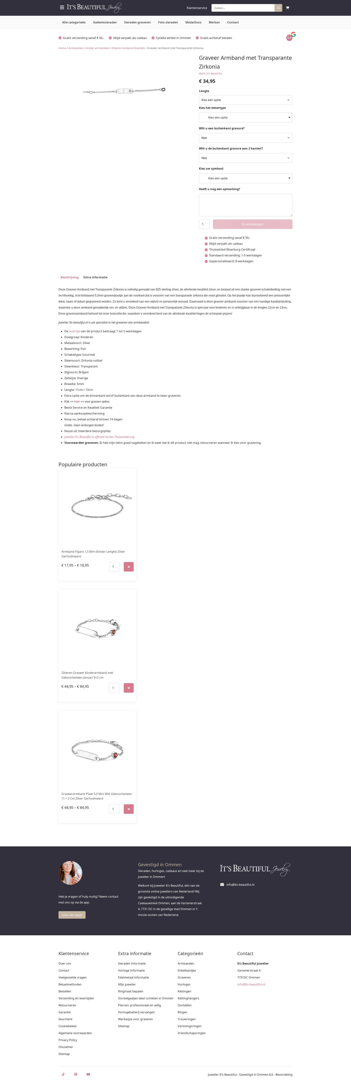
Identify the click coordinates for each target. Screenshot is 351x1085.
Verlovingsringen (189, 1026)
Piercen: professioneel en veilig (139, 1005)
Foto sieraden (168, 22)
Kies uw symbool (211, 169)
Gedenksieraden (105, 22)
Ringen (182, 1012)
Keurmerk (65, 1019)
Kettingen (184, 991)
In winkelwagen (253, 224)
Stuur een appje (72, 915)
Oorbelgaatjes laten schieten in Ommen (145, 998)
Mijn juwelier (127, 984)
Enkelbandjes (187, 970)
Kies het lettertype (212, 108)
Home (62, 48)
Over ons (64, 963)
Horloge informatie (131, 970)
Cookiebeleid (67, 1026)
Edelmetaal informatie (133, 977)
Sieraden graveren (137, 22)
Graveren (184, 977)
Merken (214, 22)
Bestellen (64, 991)
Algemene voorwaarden (75, 1033)
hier (77, 401)
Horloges (184, 984)
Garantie (64, 1012)
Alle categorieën (74, 22)
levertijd (74, 331)
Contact (233, 22)
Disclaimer (65, 1047)
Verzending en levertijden (76, 998)
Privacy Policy (67, 1040)
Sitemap (64, 1054)
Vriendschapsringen (192, 1033)
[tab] (70, 277)
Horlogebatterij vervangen (136, 1012)
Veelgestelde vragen (72, 977)
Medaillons (193, 22)
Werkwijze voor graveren (135, 1019)
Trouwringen (187, 1019)
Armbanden (76, 48)
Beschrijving (70, 277)
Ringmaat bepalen (130, 991)
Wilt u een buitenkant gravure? (222, 128)
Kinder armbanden (97, 48)
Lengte (204, 91)
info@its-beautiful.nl (251, 984)
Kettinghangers (188, 998)
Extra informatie (95, 277)
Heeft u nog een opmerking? (219, 189)
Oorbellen (185, 1005)
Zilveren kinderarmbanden (128, 48)
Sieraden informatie (132, 963)
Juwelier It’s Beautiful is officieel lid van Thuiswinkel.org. (99, 437)
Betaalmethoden (70, 984)
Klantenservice (197, 8)
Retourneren (67, 1005)
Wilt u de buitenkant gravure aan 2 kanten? (231, 148)
